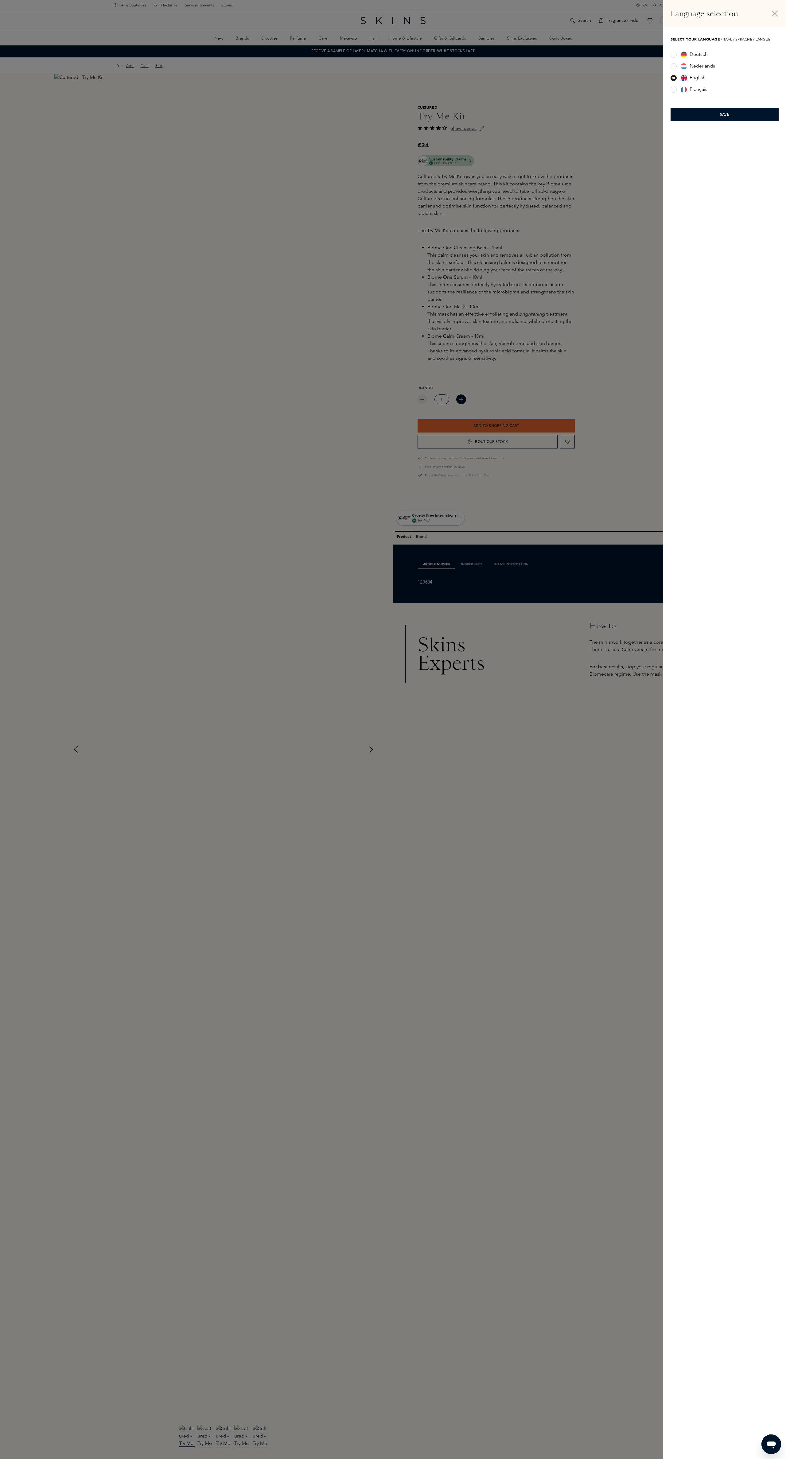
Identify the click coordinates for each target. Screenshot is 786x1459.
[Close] (775, 13)
